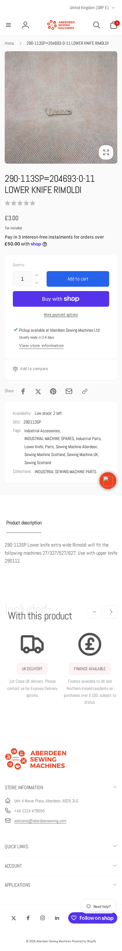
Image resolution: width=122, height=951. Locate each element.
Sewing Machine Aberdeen (76, 446)
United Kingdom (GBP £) (89, 7)
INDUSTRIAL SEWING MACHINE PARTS (65, 471)
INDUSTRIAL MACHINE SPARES (49, 438)
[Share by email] (69, 391)
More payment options (61, 314)
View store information (41, 345)
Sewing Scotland (37, 462)
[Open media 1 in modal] (61, 107)
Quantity (18, 265)
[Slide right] (110, 611)
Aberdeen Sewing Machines (54, 941)
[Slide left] (94, 611)
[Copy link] (85, 391)
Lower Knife (33, 446)
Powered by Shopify (84, 941)
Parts (49, 446)
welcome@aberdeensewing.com (40, 821)
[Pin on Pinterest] (53, 391)
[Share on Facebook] (23, 391)
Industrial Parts (88, 438)
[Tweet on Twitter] (38, 391)
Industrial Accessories (42, 430)
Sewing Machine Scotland (44, 454)
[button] (8, 25)
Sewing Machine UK (82, 454)
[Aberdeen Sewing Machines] (36, 771)
